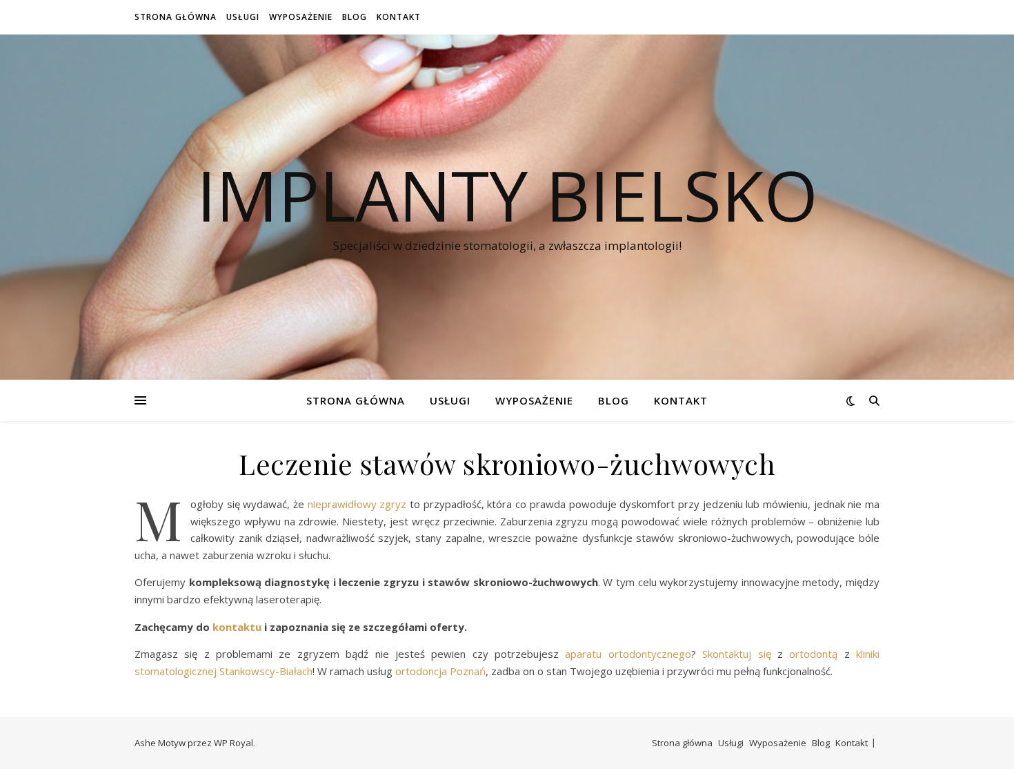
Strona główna (176, 17)
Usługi (242, 17)
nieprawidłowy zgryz (357, 504)
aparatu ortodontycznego (625, 654)
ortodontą (810, 654)
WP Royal (233, 743)
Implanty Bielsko (507, 194)
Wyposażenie (300, 17)
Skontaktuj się (733, 654)
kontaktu (236, 627)
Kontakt (399, 17)
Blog (354, 17)
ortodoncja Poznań (439, 671)
